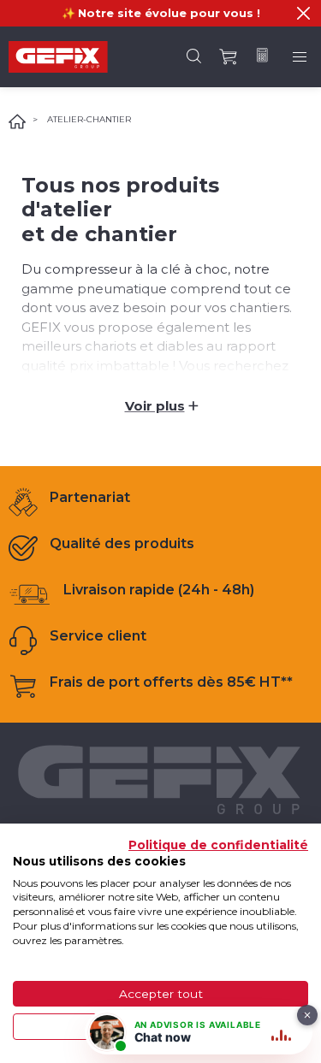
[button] (303, 13)
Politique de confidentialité (218, 845)
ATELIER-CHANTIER (89, 119)
